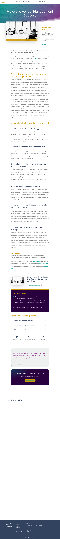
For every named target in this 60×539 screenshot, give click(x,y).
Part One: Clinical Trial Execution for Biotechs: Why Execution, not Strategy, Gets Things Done (29, 435)
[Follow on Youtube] (9, 526)
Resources (41, 1)
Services (17, 1)
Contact (29, 3)
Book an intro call (30, 380)
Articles (43, 42)
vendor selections (36, 261)
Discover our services (34, 285)
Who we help (24, 1)
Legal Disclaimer (39, 525)
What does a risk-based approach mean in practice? (23, 329)
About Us (28, 523)
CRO (36, 58)
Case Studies (35, 1)
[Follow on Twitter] (11, 526)
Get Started (55, 2)
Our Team (28, 527)
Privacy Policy (38, 527)
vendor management (43, 263)
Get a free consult (29, 525)
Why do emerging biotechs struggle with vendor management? (25, 325)
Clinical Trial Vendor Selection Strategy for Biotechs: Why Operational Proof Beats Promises (29, 510)
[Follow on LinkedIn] (7, 526)
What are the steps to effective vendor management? (23, 320)
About (29, 1)
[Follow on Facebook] (8, 526)
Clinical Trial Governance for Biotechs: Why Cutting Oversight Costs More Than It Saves (28, 473)
